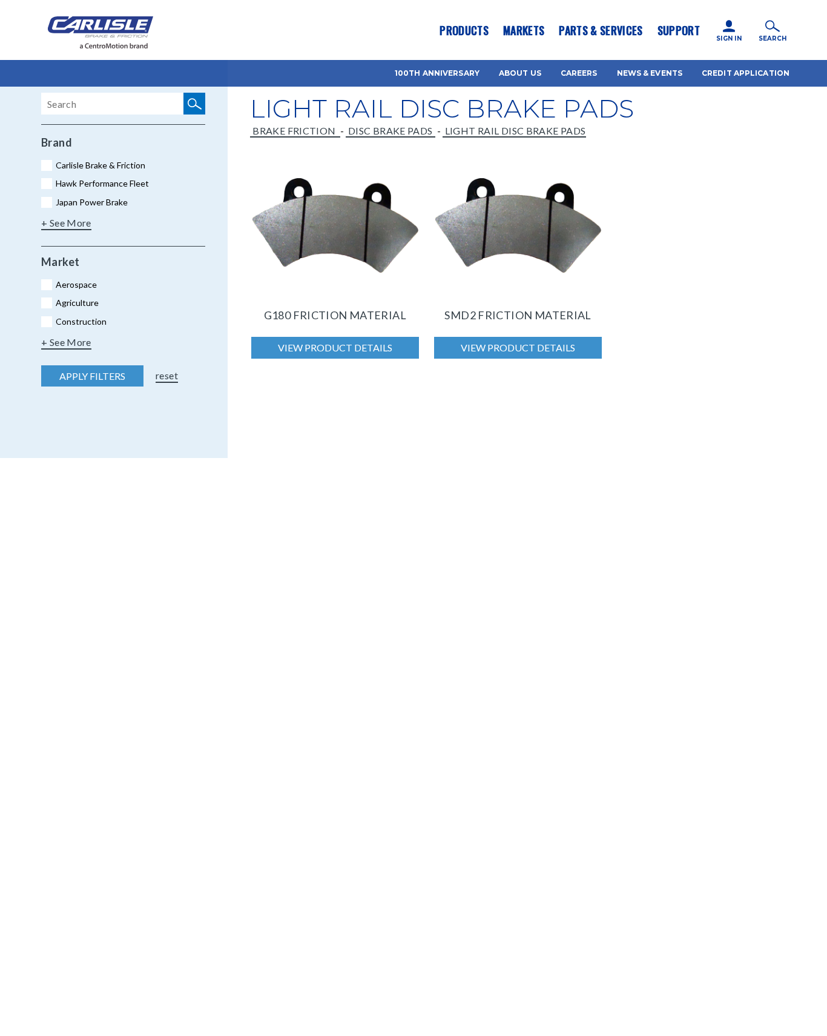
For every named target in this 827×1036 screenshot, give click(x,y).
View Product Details (335, 347)
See (58, 222)
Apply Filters (92, 376)
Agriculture (77, 302)
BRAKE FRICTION (295, 130)
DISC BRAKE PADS (390, 130)
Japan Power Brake (92, 202)
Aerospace (76, 284)
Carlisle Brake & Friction (100, 165)
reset (167, 375)
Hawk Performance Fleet (102, 183)
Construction (81, 321)
